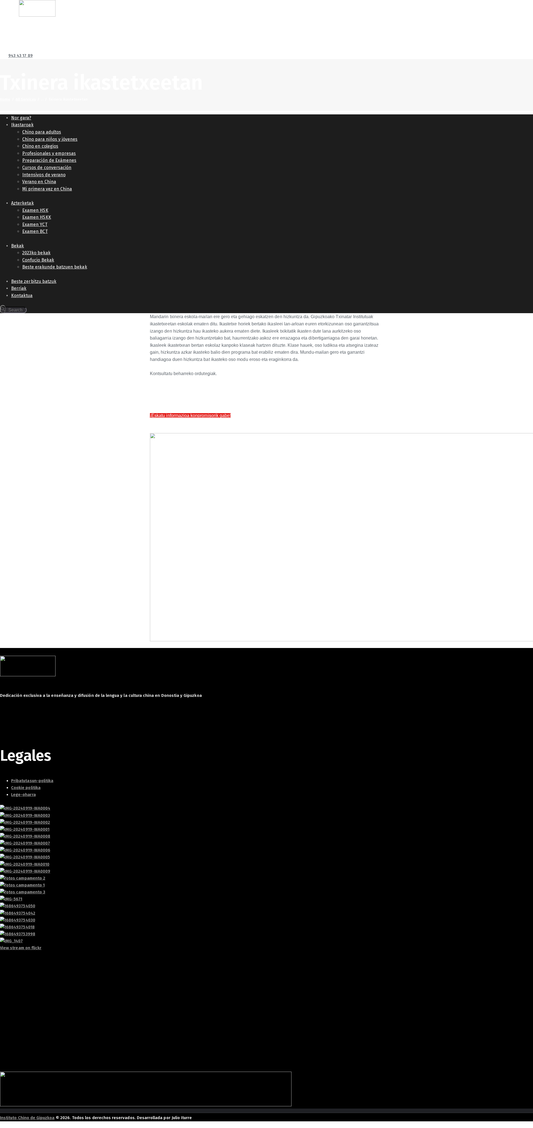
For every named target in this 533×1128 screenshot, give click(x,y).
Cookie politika (26, 787)
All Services (26, 99)
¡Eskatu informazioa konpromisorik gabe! (190, 415)
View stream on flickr (20, 947)
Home (5, 99)
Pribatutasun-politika (32, 780)
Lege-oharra (23, 794)
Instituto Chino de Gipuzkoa (27, 1117)
